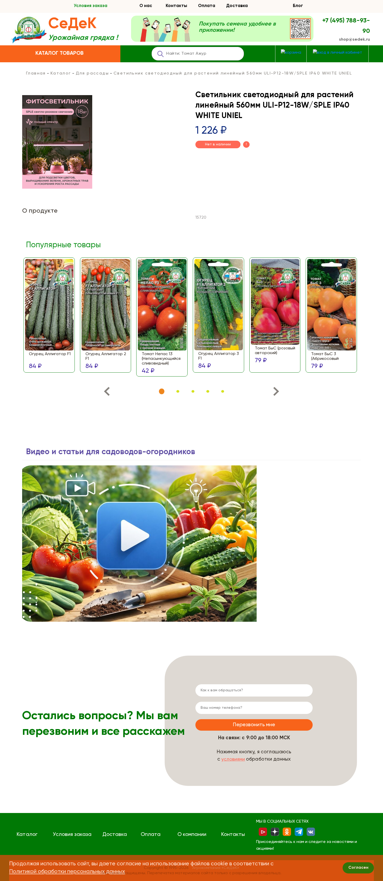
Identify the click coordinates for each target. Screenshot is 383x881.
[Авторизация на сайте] (337, 52)
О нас (145, 6)
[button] (161, 391)
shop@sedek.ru (354, 40)
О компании (191, 834)
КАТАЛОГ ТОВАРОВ (59, 53)
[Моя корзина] (291, 52)
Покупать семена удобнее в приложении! (237, 27)
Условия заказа (90, 6)
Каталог (61, 73)
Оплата (206, 6)
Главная (36, 73)
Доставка (237, 6)
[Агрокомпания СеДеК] (28, 30)
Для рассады (92, 73)
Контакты (176, 6)
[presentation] (106, 392)
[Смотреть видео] (139, 543)
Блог (298, 6)
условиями (233, 759)
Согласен (358, 868)
